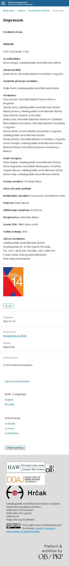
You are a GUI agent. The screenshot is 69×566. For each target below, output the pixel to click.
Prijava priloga (15, 447)
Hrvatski (9, 404)
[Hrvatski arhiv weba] (25, 471)
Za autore (9, 428)
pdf (10, 306)
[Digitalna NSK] (50, 471)
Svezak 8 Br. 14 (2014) (38, 10)
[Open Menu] (3, 3)
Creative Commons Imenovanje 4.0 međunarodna (30, 530)
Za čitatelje (10, 423)
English (9, 399)
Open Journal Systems (17, 381)
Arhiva (21, 10)
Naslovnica (8, 10)
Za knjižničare (12, 433)
